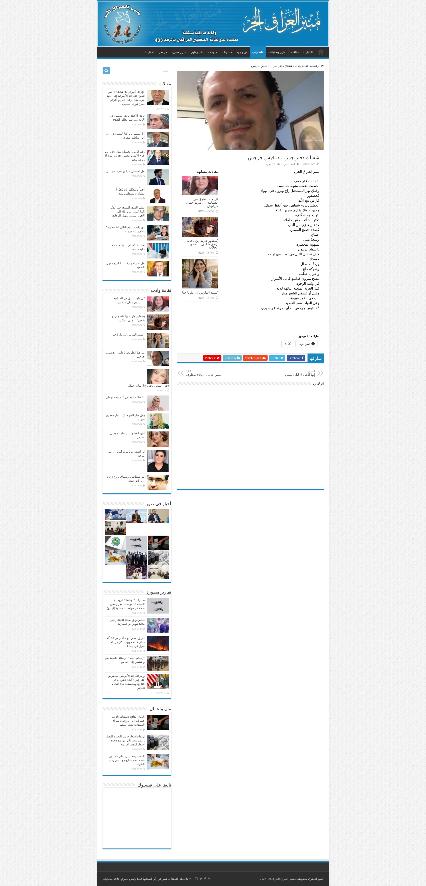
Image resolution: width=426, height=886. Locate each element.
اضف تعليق (289, 164)
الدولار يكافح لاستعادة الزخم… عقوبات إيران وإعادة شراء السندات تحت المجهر (127, 720)
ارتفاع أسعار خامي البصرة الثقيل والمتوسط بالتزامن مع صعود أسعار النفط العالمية (125, 740)
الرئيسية (321, 51)
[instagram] (196, 878)
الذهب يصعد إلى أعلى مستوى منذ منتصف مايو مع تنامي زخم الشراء (127, 760)
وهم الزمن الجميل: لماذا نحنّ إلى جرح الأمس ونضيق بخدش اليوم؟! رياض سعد (125, 155)
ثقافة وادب (258, 52)
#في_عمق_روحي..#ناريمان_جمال (148, 385)
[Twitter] (201, 878)
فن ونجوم (242, 52)
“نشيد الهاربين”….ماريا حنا (200, 292)
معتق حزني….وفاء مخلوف (203, 373)
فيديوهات (227, 52)
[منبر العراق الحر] (213, 24)
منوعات (212, 52)
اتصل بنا (149, 52)
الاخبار (309, 52)
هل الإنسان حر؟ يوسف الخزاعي (125, 171)
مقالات (295, 52)
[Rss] (209, 878)
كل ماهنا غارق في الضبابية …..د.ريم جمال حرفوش (202, 202)
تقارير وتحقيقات (277, 52)
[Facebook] (205, 878)
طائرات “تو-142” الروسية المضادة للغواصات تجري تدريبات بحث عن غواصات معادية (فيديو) (125, 604)
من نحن (162, 52)
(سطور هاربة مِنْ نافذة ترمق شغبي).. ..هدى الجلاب (202, 244)
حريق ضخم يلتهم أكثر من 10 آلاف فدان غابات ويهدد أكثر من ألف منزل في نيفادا (125, 642)
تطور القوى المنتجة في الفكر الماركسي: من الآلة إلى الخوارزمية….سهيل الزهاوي (127, 211)
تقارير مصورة (179, 52)
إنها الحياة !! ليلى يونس (300, 373)
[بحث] (106, 70)
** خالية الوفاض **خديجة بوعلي (125, 397)
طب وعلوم (197, 52)
